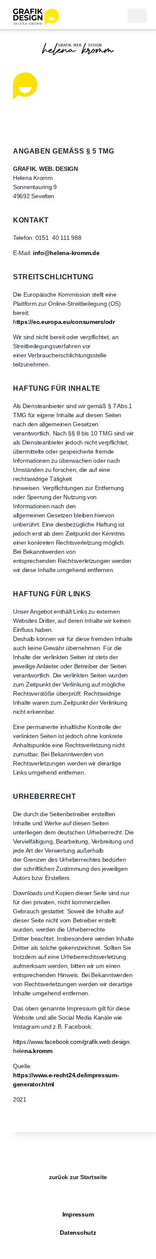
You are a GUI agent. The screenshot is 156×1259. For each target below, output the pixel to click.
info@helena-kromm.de (66, 252)
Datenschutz (78, 1232)
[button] (137, 16)
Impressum (78, 1214)
